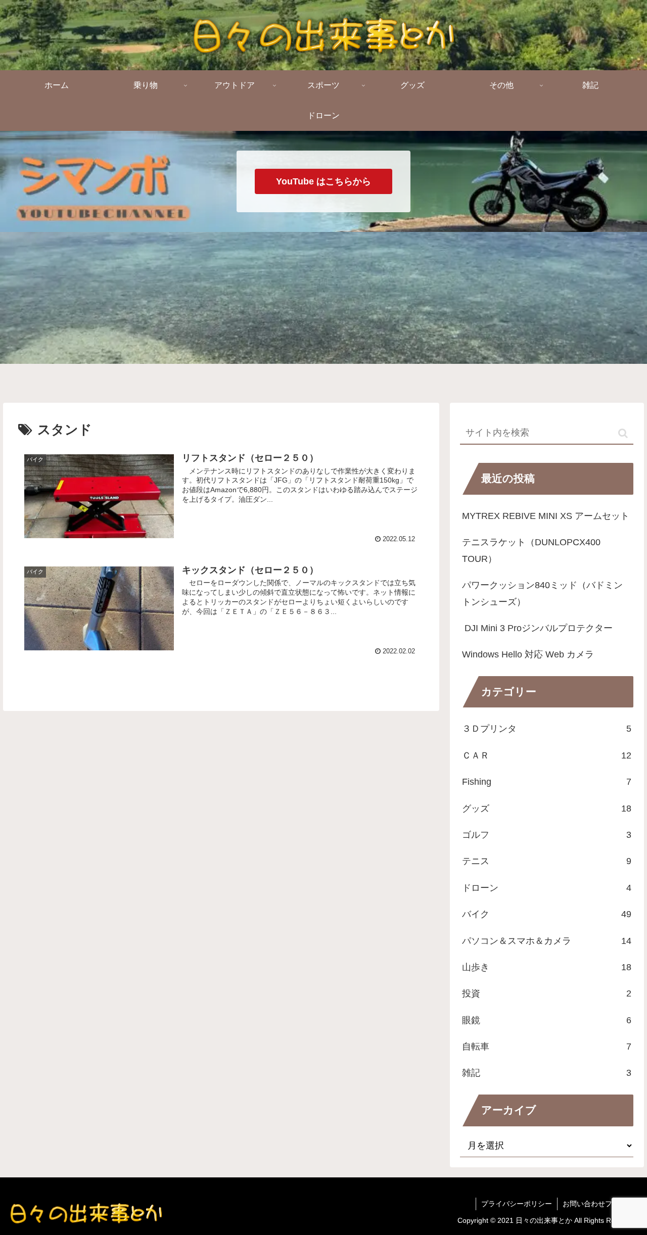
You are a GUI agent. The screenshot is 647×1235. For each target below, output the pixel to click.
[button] (623, 433)
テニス (547, 861)
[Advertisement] (323, 315)
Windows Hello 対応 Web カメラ (528, 654)
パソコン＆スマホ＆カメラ (547, 941)
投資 (547, 993)
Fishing (547, 782)
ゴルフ (547, 835)
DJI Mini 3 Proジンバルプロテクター (537, 628)
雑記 (547, 1073)
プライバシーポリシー (516, 1204)
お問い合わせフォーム (598, 1204)
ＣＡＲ (547, 755)
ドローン (547, 888)
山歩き (547, 967)
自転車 (547, 1046)
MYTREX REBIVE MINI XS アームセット (545, 516)
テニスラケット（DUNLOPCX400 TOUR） (531, 550)
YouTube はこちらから (323, 181)
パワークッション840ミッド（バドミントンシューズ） (542, 593)
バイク (547, 914)
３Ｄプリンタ (547, 729)
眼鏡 (547, 1020)
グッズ (547, 808)
